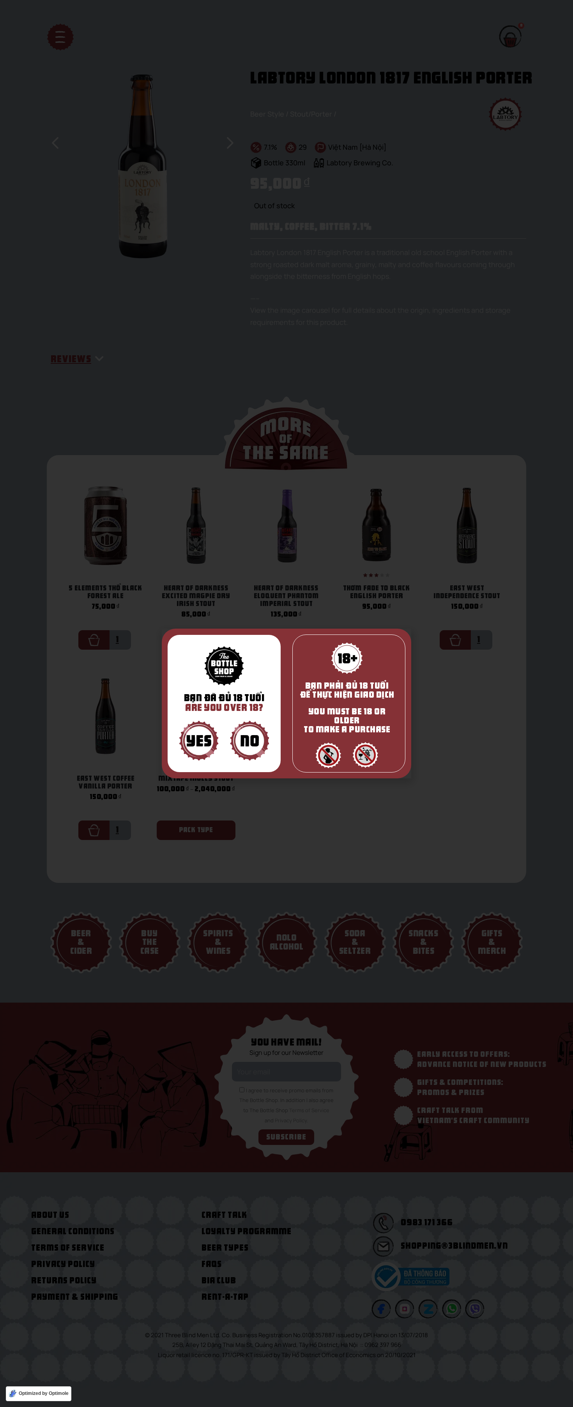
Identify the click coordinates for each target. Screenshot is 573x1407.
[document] (286, 703)
